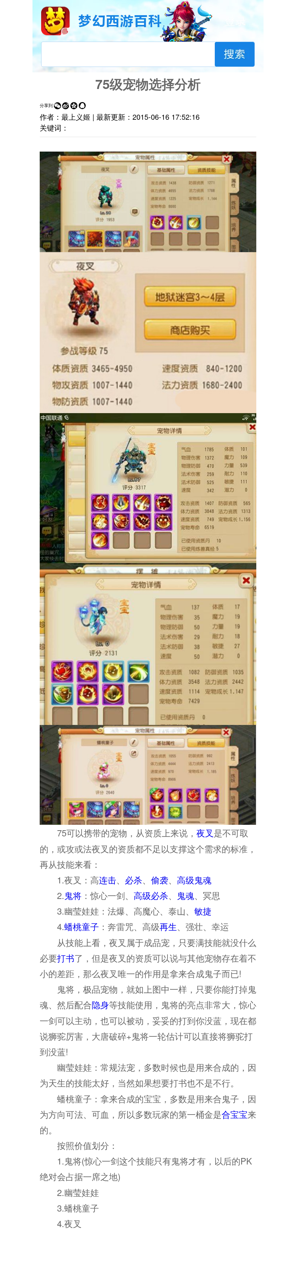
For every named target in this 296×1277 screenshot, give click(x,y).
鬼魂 (185, 895)
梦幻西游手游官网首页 (55, 21)
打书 (65, 957)
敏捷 (203, 910)
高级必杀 (151, 895)
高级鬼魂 (194, 879)
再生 (168, 926)
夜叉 (205, 832)
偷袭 (159, 879)
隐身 (100, 1004)
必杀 (133, 879)
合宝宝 (235, 1114)
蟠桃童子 (81, 926)
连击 (107, 879)
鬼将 (73, 895)
